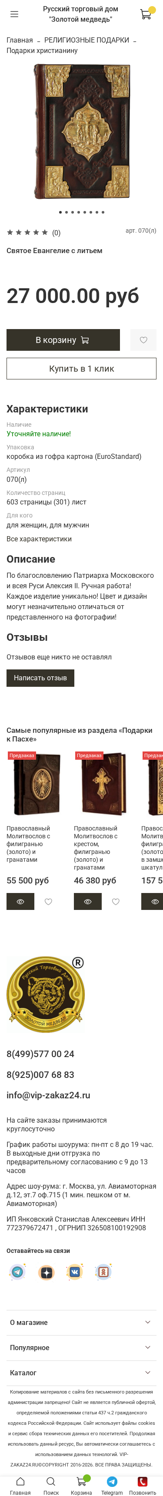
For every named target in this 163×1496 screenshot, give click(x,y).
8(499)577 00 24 (40, 1054)
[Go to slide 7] (97, 212)
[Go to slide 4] (78, 212)
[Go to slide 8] (103, 212)
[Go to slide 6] (91, 212)
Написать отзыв (40, 678)
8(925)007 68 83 (40, 1075)
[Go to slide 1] (60, 212)
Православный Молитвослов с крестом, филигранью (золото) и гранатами (95, 847)
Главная (20, 40)
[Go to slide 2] (66, 212)
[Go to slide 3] (72, 212)
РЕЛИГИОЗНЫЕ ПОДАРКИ (86, 40)
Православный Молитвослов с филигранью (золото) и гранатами (28, 843)
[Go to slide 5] (84, 212)
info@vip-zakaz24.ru (48, 1095)
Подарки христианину (42, 50)
